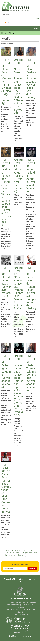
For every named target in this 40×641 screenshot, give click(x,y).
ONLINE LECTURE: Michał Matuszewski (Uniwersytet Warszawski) (6, 282)
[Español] (5, 22)
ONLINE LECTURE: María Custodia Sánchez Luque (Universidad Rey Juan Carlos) (31, 78)
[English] (15, 6)
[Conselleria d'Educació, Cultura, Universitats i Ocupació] (20, 628)
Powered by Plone (10, 579)
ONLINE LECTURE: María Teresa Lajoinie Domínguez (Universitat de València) (31, 373)
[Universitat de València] (18, 620)
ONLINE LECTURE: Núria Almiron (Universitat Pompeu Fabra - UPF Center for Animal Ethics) (19, 288)
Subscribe (32, 568)
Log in (36, 18)
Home (3, 33)
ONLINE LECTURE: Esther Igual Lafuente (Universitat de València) (6, 371)
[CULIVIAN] (20, 591)
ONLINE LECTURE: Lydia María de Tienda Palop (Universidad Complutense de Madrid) (31, 288)
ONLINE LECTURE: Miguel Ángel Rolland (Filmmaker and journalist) (19, 176)
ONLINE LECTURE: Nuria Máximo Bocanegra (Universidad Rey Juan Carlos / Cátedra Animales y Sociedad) (19, 86)
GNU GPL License (25, 579)
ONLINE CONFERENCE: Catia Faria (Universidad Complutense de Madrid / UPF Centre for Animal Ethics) (6, 488)
